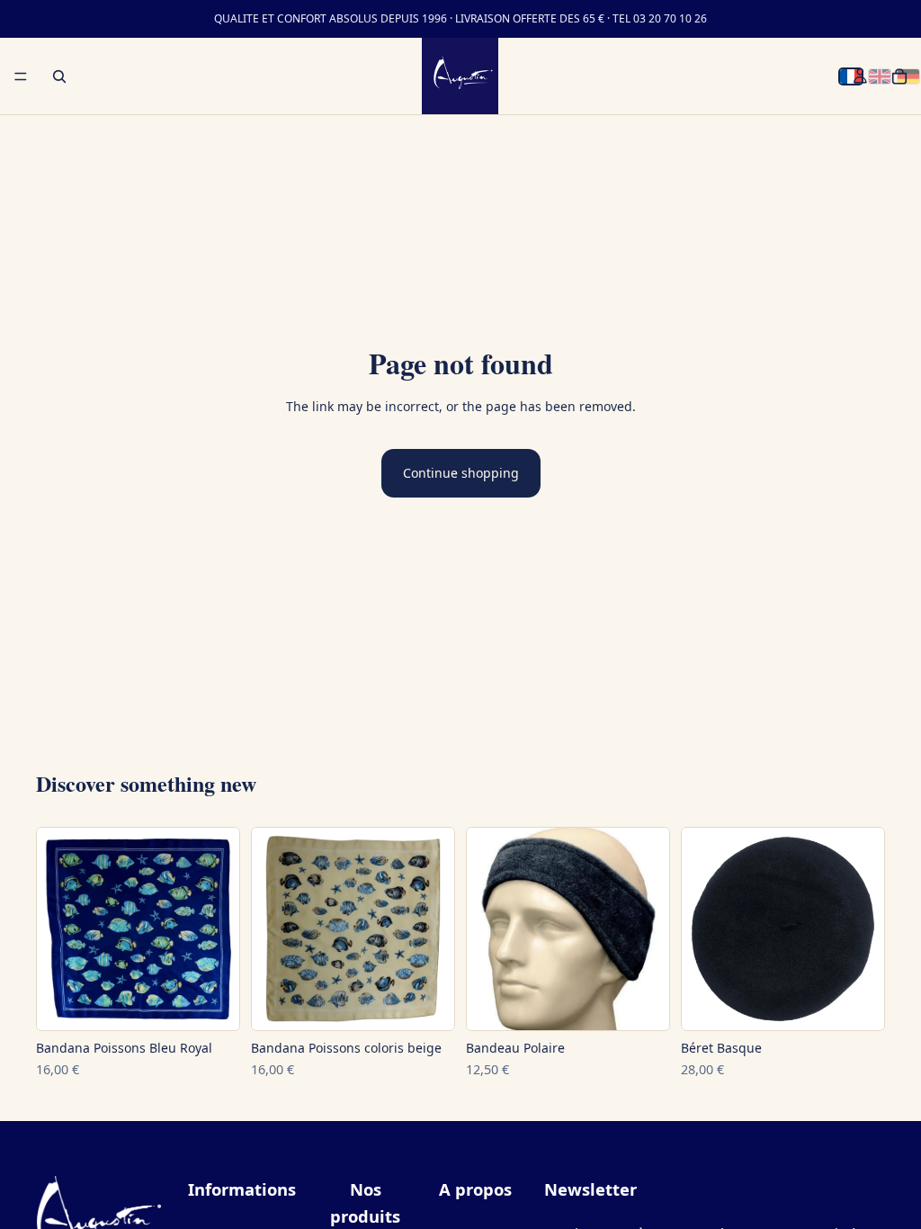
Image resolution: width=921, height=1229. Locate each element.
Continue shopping (461, 472)
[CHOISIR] (211, 1009)
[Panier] (899, 76)
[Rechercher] (59, 76)
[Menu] (20, 76)
